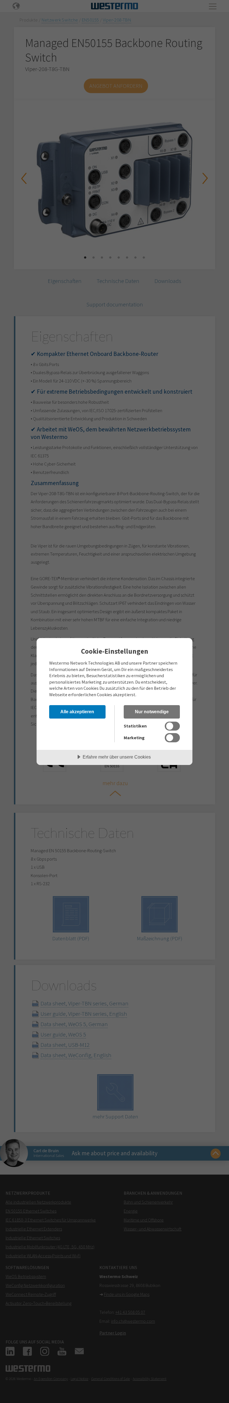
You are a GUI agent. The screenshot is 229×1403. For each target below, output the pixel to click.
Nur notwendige (152, 711)
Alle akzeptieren (77, 711)
